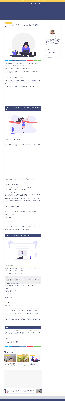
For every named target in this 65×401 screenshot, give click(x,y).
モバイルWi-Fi (53, 57)
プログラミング (53, 54)
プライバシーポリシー (7, 399)
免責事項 (13, 399)
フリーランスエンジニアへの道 (32, 3)
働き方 (7, 338)
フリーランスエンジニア (53, 52)
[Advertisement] (32, 12)
